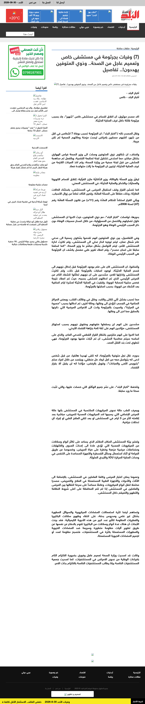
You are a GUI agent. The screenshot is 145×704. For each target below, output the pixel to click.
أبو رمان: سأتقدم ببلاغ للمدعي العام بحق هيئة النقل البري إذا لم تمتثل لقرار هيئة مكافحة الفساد (28, 167)
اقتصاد (110, 26)
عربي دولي (84, 26)
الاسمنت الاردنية (39, 147)
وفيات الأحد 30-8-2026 (63, 701)
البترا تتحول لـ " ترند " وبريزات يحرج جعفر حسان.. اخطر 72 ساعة (28, 129)
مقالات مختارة (68, 26)
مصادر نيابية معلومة (38, 184)
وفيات (34, 26)
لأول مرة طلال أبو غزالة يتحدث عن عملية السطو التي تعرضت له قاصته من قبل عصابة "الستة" (26, 224)
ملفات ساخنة (123, 48)
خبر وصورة (98, 26)
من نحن (32, 2)
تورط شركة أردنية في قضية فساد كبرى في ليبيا (27, 203)
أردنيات (121, 26)
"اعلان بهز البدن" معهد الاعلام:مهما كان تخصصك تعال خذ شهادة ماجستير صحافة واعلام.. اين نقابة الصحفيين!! (98, 22)
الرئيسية (133, 26)
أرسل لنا (60, 2)
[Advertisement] (95, 621)
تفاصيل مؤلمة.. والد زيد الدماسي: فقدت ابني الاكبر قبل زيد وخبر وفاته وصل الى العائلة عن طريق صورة (28, 110)
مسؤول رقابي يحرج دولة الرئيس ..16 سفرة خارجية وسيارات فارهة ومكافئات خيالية (27, 242)
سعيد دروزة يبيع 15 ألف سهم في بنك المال (34, 16)
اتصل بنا (46, 2)
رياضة (55, 26)
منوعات (44, 26)
